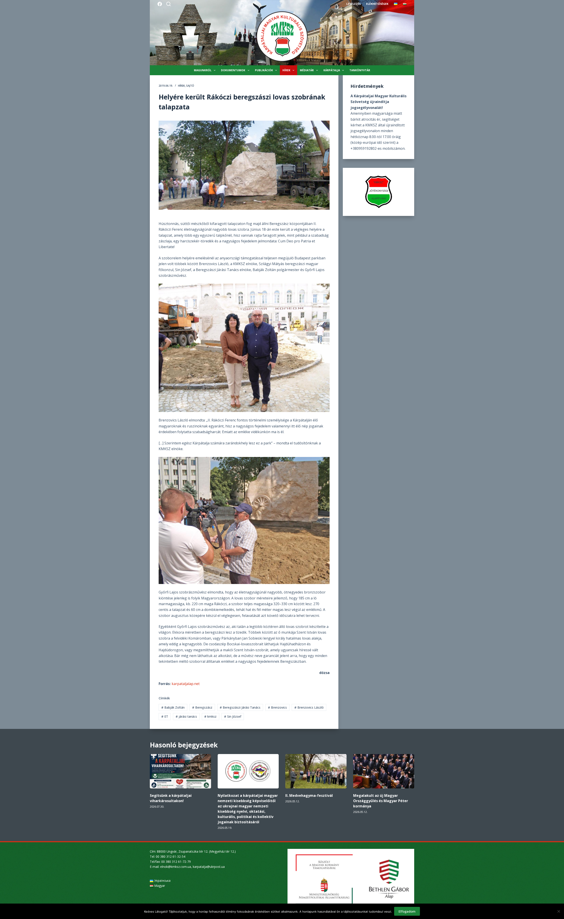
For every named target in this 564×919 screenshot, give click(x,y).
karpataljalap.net (186, 683)
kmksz (210, 716)
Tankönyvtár (359, 70)
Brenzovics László (309, 707)
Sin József (232, 716)
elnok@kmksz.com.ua (175, 867)
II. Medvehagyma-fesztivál (309, 795)
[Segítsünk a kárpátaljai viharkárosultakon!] (180, 771)
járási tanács (186, 716)
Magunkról (203, 70)
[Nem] (558, 911)
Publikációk (264, 70)
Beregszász (202, 707)
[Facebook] (160, 4)
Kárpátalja (331, 70)
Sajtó (190, 86)
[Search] (168, 4)
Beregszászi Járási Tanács (240, 707)
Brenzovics (277, 707)
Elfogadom (407, 911)
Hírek (286, 70)
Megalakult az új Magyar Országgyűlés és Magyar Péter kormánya (380, 801)
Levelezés (353, 4)
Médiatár (307, 70)
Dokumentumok (233, 70)
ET (164, 716)
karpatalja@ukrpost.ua (209, 867)
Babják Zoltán (173, 707)
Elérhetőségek (377, 4)
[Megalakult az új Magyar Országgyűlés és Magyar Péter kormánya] (383, 771)
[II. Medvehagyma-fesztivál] (316, 771)
